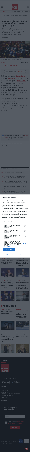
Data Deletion (7, 254)
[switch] (24, 226)
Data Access (15, 254)
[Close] (27, 197)
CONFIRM (9, 249)
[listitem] (15, 222)
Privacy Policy (23, 254)
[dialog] (15, 226)
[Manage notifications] (26, 449)
